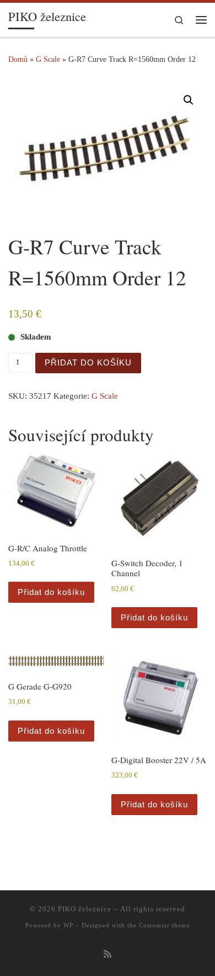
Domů (18, 59)
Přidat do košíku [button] (51, 592)
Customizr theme (164, 925)
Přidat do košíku (88, 362)
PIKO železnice (84, 909)
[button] (188, 100)
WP (68, 925)
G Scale (48, 59)
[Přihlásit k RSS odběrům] (107, 955)
